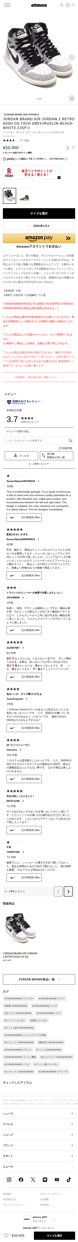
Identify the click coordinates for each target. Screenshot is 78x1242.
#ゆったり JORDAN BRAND (18, 1013)
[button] (6, 57)
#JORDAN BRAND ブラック (18, 1049)
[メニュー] (7, 5)
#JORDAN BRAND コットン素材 (20, 1057)
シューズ (56, 1100)
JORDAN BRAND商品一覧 (37, 979)
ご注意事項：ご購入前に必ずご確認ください (36, 377)
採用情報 (44, 1204)
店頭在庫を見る (41, 225)
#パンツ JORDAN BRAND (48, 1049)
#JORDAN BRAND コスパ (48, 1013)
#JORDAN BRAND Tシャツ (51, 998)
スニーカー (68, 1100)
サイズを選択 (39, 213)
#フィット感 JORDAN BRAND (19, 1027)
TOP (5, 1100)
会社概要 (44, 1199)
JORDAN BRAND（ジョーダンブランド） (29, 1100)
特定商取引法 (9, 1199)
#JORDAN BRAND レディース (53, 1071)
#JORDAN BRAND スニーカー (19, 998)
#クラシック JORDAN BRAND (19, 1042)
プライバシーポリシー (14, 1204)
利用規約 (7, 1193)
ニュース (8, 1166)
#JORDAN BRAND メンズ (44, 1005)
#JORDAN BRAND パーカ (16, 1064)
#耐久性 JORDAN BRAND (50, 1042)
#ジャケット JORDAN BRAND (19, 1071)
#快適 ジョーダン (38, 1020)
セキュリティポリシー (51, 1193)
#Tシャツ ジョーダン (14, 1020)
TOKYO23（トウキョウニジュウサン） (28, 1103)
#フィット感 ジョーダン (46, 1064)
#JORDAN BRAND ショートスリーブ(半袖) (25, 1035)
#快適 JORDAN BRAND (15, 1005)
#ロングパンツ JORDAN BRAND (56, 1057)
